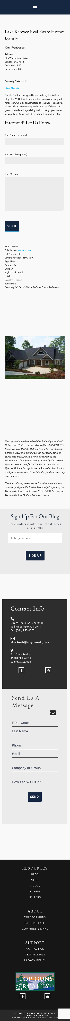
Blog (35, 874)
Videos (35, 885)
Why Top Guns (35, 917)
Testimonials (35, 954)
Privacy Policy (35, 960)
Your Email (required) (16, 154)
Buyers (35, 891)
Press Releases (35, 923)
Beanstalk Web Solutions (44, 1017)
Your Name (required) (16, 135)
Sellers (35, 897)
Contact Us (35, 948)
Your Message (12, 174)
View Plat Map (12, 88)
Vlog (35, 880)
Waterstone (24, 250)
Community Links (35, 928)
